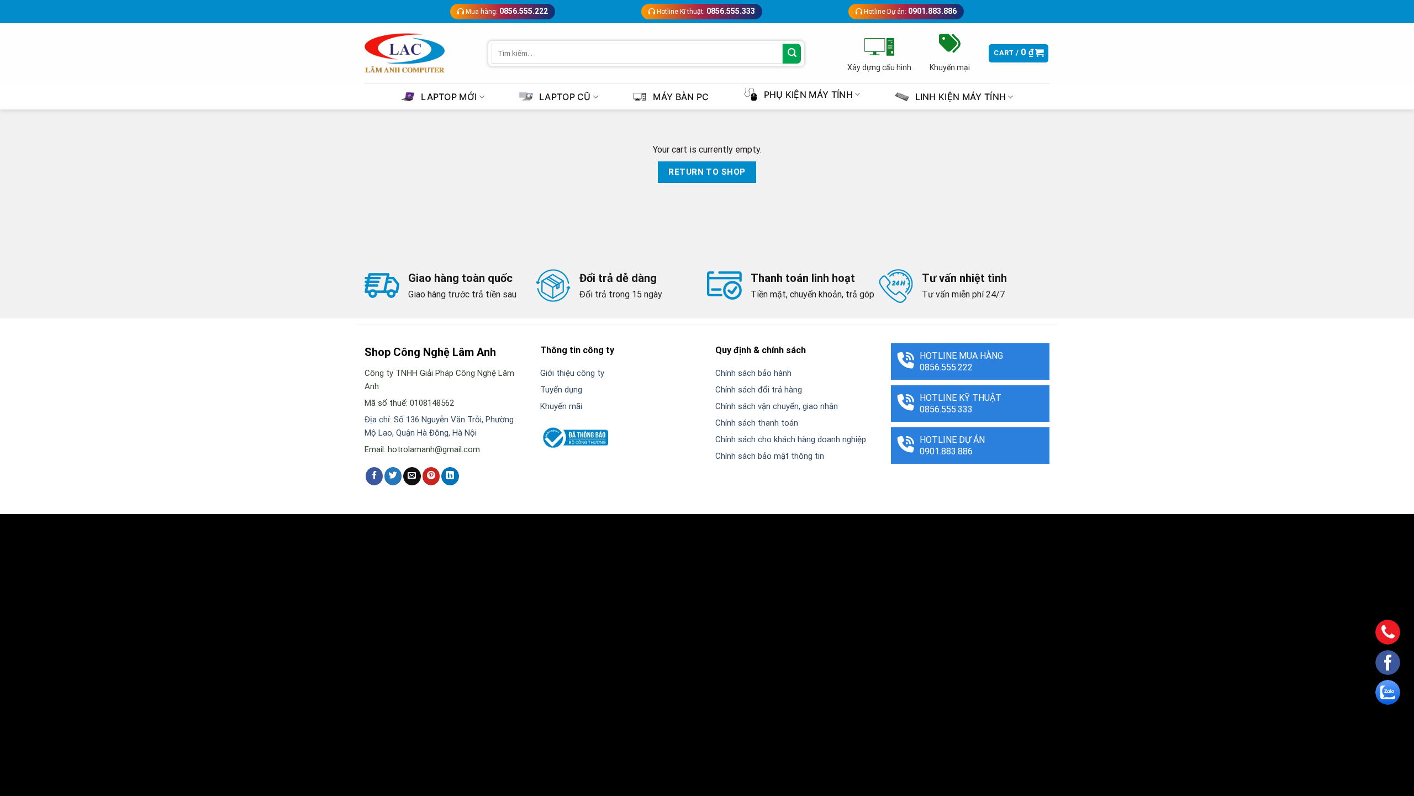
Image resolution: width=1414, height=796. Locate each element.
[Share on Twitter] (393, 476)
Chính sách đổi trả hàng (758, 390)
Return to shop (707, 172)
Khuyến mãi (561, 406)
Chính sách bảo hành (753, 373)
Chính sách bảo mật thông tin (769, 456)
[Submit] (792, 54)
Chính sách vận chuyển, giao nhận (776, 406)
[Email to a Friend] (411, 476)
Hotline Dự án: (909, 11)
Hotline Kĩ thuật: (705, 11)
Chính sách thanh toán (756, 423)
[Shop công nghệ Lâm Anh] (405, 53)
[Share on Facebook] (374, 476)
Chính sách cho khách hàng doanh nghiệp (790, 439)
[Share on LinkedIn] (449, 476)
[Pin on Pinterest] (431, 476)
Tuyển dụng (561, 390)
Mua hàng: (506, 11)
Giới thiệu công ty (572, 373)
